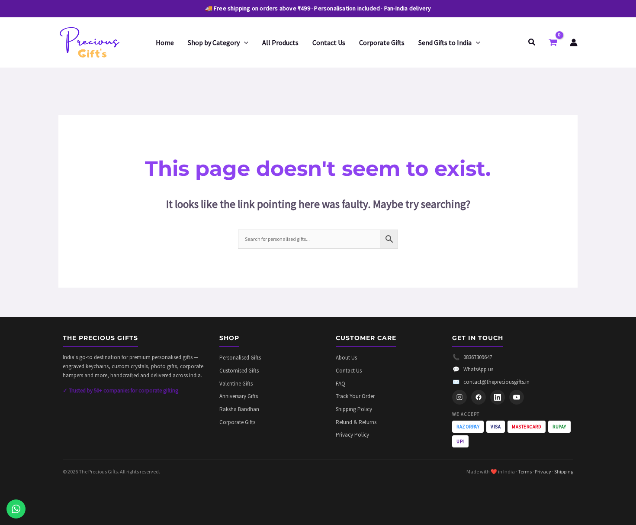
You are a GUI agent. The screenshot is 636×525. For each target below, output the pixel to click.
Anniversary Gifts (238, 396)
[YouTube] (516, 397)
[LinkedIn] (497, 397)
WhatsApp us (473, 369)
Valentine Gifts (236, 383)
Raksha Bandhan (239, 409)
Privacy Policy (352, 434)
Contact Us (349, 370)
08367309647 (472, 357)
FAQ (340, 383)
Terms (525, 471)
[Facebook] (478, 397)
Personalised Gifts (240, 357)
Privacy (543, 471)
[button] (244, 42)
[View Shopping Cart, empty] (553, 42)
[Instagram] (459, 397)
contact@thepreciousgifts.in (491, 382)
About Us (346, 357)
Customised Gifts (239, 370)
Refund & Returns (356, 422)
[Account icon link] (574, 42)
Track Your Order (355, 396)
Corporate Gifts (237, 422)
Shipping (563, 471)
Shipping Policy (354, 409)
